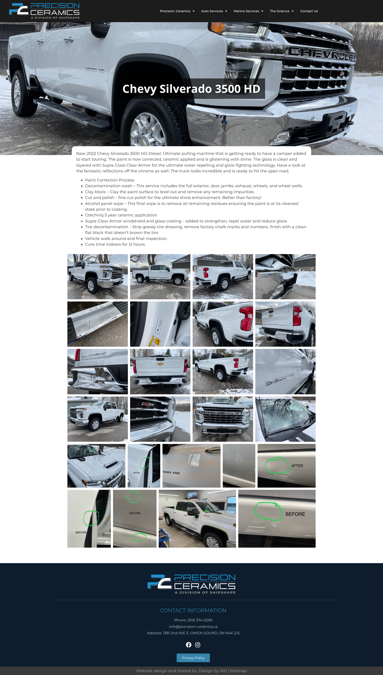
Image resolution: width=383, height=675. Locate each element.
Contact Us (309, 11)
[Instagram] (197, 644)
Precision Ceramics (175, 11)
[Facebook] (188, 644)
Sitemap (238, 670)
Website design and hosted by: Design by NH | (183, 670)
